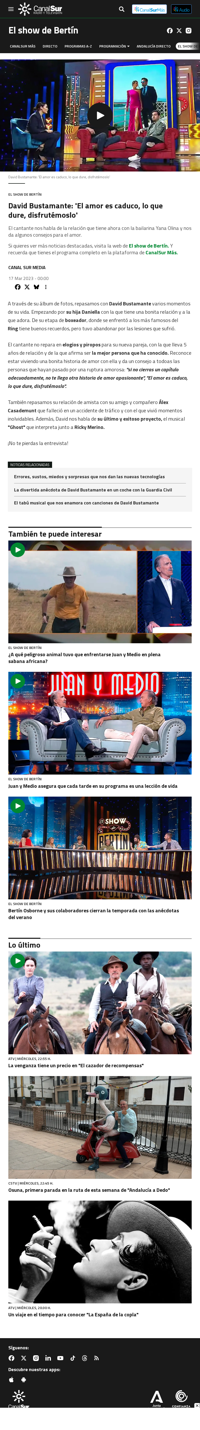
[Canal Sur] (40, 9)
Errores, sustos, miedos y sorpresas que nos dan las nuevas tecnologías (89, 477)
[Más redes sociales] (46, 287)
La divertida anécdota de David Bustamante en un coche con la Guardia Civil (93, 490)
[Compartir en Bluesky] (36, 287)
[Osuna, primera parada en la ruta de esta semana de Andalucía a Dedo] (100, 1127)
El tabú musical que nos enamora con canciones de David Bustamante (86, 502)
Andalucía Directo (154, 46)
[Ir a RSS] (97, 1358)
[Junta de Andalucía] (156, 1401)
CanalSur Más (22, 46)
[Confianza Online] (181, 1401)
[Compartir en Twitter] (27, 287)
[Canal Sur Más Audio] (181, 9)
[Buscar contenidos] (121, 9)
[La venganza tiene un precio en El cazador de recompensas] (100, 1003)
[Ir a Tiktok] (74, 1358)
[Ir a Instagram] (188, 31)
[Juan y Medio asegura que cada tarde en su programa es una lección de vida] (100, 723)
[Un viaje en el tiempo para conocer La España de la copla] (100, 1252)
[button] (100, 115)
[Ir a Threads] (86, 1358)
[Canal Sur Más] (149, 9)
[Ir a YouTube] (61, 1358)
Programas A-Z (78, 46)
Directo (50, 46)
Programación (112, 46)
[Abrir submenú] (128, 46)
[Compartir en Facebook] (18, 287)
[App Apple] (12, 1380)
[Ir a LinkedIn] (49, 1358)
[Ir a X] (179, 31)
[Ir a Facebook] (170, 31)
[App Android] (25, 1380)
